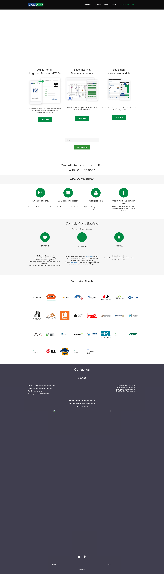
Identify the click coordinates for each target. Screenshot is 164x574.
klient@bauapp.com (129, 391)
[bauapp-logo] (35, 4)
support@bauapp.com (88, 400)
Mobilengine (89, 256)
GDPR (54, 564)
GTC (109, 564)
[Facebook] (79, 556)
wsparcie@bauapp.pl (88, 403)
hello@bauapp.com (129, 389)
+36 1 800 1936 (130, 385)
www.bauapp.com (84, 406)
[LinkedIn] (85, 556)
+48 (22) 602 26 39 (129, 387)
